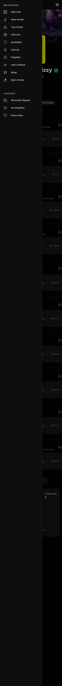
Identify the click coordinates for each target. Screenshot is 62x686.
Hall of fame (18, 64)
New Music (17, 19)
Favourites (17, 115)
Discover (16, 11)
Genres (15, 49)
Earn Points (17, 79)
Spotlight (16, 42)
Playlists (15, 57)
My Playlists (18, 107)
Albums (15, 34)
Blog (14, 72)
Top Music (17, 27)
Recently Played (20, 100)
